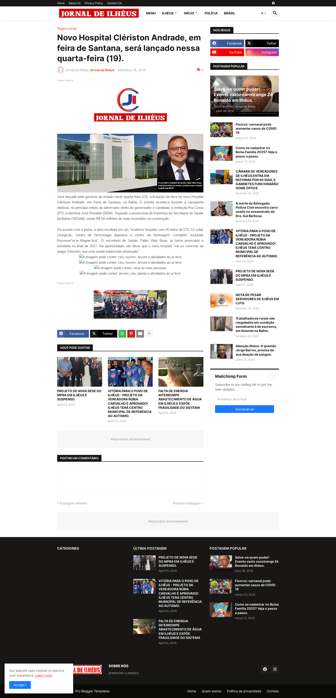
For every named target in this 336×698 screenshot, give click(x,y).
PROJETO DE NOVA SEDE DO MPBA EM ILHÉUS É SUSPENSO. (79, 395)
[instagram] (275, 669)
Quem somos (211, 691)
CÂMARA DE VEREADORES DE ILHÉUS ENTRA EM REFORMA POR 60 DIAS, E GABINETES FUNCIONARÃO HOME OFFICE (257, 179)
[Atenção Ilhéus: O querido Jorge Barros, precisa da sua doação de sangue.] (221, 351)
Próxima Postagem (187, 503)
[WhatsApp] (122, 334)
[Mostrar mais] (149, 334)
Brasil (229, 13)
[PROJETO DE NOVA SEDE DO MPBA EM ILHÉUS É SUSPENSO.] (79, 372)
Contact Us (114, 3)
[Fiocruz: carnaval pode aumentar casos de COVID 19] (221, 129)
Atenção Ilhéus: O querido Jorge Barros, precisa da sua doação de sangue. (256, 350)
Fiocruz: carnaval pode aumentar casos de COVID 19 (256, 128)
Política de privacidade (244, 691)
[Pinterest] (131, 334)
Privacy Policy (94, 3)
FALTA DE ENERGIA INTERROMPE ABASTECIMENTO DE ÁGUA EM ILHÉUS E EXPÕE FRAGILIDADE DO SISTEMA (180, 399)
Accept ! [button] (20, 685)
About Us (74, 3)
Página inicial (67, 28)
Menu (151, 13)
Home (61, 3)
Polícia (211, 13)
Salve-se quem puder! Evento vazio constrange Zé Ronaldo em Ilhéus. (256, 561)
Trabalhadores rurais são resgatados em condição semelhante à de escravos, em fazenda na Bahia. (256, 324)
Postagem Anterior (73, 503)
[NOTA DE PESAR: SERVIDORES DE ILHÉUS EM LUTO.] (221, 300)
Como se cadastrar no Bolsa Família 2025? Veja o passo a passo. (256, 152)
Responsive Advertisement (130, 439)
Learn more (43, 675)
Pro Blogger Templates (92, 691)
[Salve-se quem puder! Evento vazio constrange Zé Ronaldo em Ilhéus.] (221, 562)
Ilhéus (167, 13)
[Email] (140, 334)
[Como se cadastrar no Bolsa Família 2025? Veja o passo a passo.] (221, 153)
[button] (264, 13)
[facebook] (273, 3)
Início (189, 13)
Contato (273, 691)
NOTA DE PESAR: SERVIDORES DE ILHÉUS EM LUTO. (257, 299)
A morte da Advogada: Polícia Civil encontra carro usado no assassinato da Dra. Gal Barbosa (257, 209)
